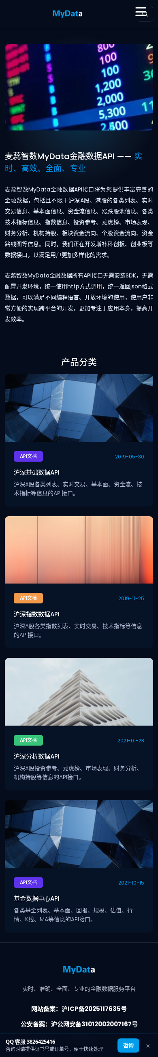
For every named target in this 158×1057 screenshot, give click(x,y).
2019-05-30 (129, 456)
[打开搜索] (145, 14)
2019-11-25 (131, 598)
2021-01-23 (130, 740)
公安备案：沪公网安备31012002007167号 (79, 1024)
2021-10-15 (131, 882)
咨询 (128, 1045)
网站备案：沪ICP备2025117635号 (79, 1008)
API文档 (28, 456)
